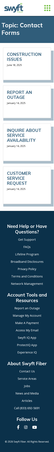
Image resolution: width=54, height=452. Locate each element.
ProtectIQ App (27, 345)
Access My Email (27, 330)
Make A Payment (27, 323)
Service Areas (27, 379)
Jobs (27, 386)
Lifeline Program (27, 254)
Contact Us (27, 371)
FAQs (27, 247)
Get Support (27, 239)
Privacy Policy (27, 269)
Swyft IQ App (27, 338)
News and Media (27, 393)
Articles (27, 401)
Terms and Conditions (27, 276)
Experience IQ (27, 352)
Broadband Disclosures (27, 262)
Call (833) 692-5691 (27, 408)
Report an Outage (27, 308)
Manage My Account (27, 316)
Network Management (27, 284)
